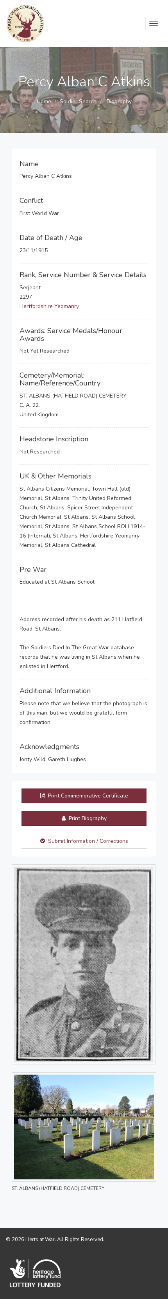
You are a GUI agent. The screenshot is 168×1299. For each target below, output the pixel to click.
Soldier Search (78, 101)
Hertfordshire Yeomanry (49, 306)
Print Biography (87, 818)
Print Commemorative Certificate (87, 795)
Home (44, 101)
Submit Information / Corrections (88, 841)
